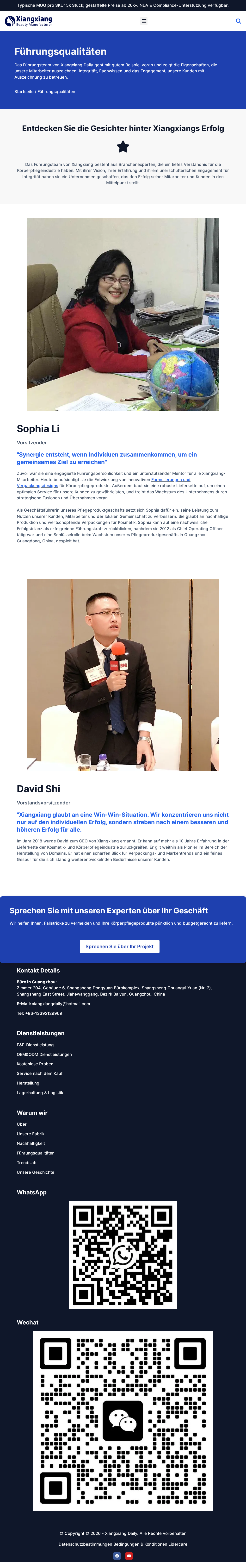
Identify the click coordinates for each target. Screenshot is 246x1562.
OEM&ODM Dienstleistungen (44, 1054)
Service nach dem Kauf (39, 1073)
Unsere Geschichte (35, 1172)
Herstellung (28, 1083)
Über (22, 1124)
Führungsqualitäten (36, 1153)
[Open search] (238, 21)
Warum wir (32, 1112)
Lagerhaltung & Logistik (40, 1092)
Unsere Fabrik (30, 1133)
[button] (144, 21)
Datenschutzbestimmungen (85, 1544)
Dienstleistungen (41, 1033)
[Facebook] (117, 1556)
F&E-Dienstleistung (35, 1044)
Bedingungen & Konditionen (140, 1544)
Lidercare (177, 1544)
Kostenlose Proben (35, 1063)
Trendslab (27, 1162)
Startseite (24, 91)
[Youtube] (129, 1556)
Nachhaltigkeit (31, 1143)
